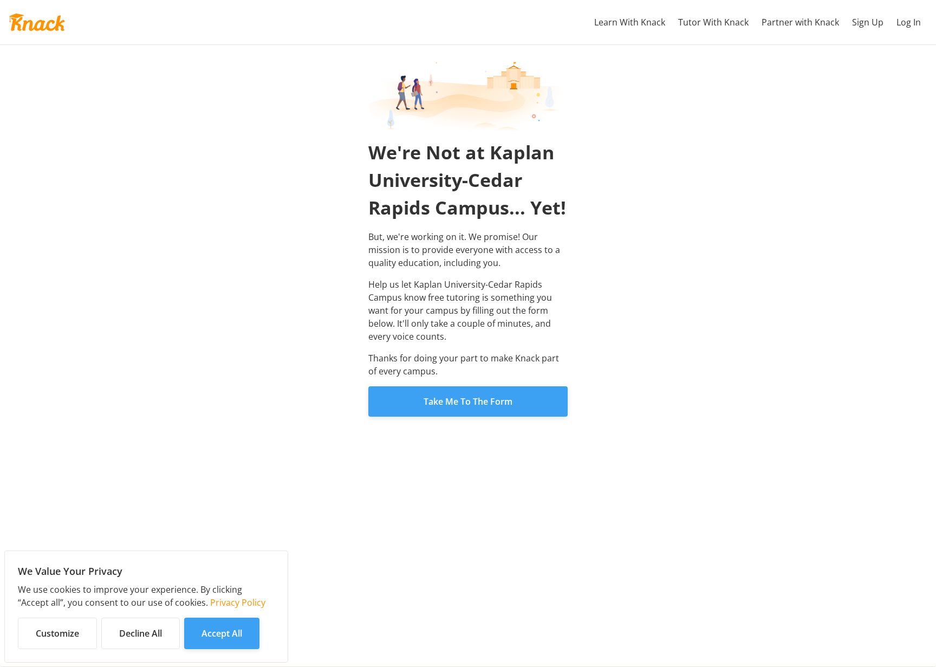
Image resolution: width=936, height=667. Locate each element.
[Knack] (37, 22)
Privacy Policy (237, 602)
